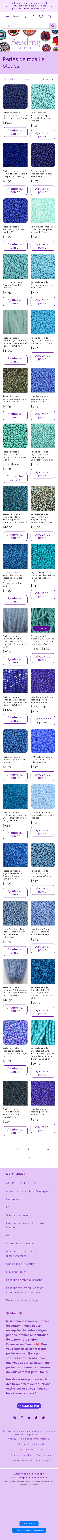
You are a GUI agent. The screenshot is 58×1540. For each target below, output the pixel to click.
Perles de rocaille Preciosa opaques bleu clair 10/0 (42, 285)
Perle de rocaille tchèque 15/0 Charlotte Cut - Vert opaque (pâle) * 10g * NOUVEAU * (15, 342)
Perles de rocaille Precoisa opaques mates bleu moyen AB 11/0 (43, 873)
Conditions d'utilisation (20, 1263)
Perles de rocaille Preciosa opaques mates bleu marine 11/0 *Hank (15, 115)
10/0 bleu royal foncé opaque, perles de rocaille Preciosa (42, 699)
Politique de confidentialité (31, 1444)
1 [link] (8, 1149)
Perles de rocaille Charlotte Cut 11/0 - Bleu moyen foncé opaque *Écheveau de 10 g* (42, 992)
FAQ (9, 1207)
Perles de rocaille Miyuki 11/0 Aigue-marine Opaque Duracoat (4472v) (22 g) (42, 456)
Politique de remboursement (24, 1279)
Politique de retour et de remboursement (21, 1253)
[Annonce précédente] (6, 5)
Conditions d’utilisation (31, 1449)
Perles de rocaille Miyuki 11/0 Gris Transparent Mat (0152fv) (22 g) (11, 1113)
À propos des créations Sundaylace (28, 1191)
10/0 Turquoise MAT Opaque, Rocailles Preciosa (13, 285)
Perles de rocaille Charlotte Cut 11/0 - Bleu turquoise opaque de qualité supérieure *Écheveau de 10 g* (42, 1053)
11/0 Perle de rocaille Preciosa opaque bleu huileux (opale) (42, 759)
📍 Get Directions (29, 1523)
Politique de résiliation (20, 1460)
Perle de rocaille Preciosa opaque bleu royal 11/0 (14, 229)
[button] (7, 16)
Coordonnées (44, 1455)
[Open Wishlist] (41, 16)
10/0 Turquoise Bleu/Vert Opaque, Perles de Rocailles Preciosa (40, 117)
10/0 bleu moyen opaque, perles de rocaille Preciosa (40, 399)
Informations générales (20, 1243)
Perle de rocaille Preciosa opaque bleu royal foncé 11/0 (41, 174)
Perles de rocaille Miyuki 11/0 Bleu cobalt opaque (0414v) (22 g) (15, 174)
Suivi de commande (18, 1215)
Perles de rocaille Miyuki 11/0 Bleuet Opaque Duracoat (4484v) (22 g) (12, 875)
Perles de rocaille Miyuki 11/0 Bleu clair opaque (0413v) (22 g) (42, 340)
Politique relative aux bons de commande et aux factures (24, 1290)
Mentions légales (44, 1460)
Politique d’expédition (22, 1455)
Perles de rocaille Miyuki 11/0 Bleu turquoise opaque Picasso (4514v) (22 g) (42, 518)
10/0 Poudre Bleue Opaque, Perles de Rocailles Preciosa (40, 932)
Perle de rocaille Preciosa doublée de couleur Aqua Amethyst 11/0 (15, 1052)
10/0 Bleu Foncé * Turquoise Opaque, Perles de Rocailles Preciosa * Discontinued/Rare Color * (12, 579)
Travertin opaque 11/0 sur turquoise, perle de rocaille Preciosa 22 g (14, 399)
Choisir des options (15, 478)
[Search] (52, 26)
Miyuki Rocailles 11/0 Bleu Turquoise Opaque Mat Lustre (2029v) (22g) (43, 576)
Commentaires (15, 1199)
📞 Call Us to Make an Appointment (29, 1530)
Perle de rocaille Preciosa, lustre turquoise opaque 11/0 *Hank (14, 456)
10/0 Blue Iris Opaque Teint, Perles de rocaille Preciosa (43, 815)
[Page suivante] (29, 1157)
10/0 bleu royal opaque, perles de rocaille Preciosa (40, 1112)
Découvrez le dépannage (22, 1300)
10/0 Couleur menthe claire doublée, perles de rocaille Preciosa (42, 229)
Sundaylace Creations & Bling (27, 1431)
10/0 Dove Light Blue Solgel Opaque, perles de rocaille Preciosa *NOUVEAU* (14, 933)
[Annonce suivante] (51, 5)
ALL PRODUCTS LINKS (21, 1183)
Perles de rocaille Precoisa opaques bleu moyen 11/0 (14, 759)
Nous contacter (16, 1271)
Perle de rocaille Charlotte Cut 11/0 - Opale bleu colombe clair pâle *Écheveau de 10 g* (15, 641)
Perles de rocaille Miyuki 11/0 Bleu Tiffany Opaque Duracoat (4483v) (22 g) (15, 518)
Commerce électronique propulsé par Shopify (31, 1435)
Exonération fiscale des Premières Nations (27, 1225)
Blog (9, 1235)
